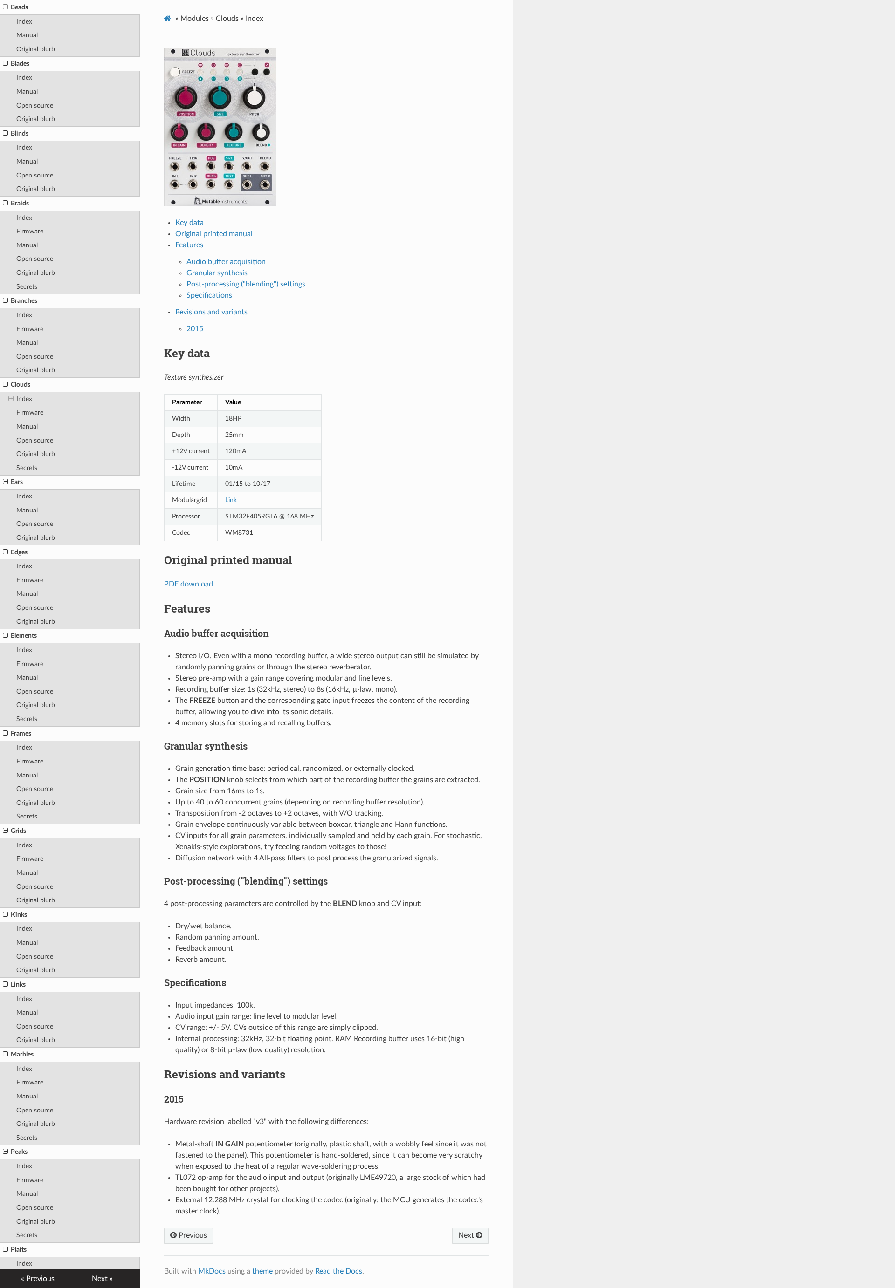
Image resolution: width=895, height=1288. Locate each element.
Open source (34, 105)
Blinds (19, 133)
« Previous (38, 1278)
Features (189, 245)
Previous (192, 1235)
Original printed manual (214, 234)
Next (467, 1235)
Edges (19, 552)
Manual (27, 35)
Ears (17, 481)
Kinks (19, 914)
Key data (189, 222)
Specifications (209, 295)
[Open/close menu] (5, 7)
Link (231, 500)
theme (262, 1271)
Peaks (19, 1151)
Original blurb (35, 49)
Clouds (20, 384)
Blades (20, 63)
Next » (102, 1278)
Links (18, 984)
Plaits (19, 1249)
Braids (20, 203)
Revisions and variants (211, 312)
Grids (18, 830)
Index (24, 21)
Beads (19, 7)
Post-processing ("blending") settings (245, 284)
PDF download (188, 584)
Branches (24, 300)
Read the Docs (338, 1271)
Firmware (29, 231)
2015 (194, 329)
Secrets (26, 286)
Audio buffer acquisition (226, 262)
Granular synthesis (217, 273)
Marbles (22, 1054)
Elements (24, 635)
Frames (21, 733)
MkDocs (212, 1271)
